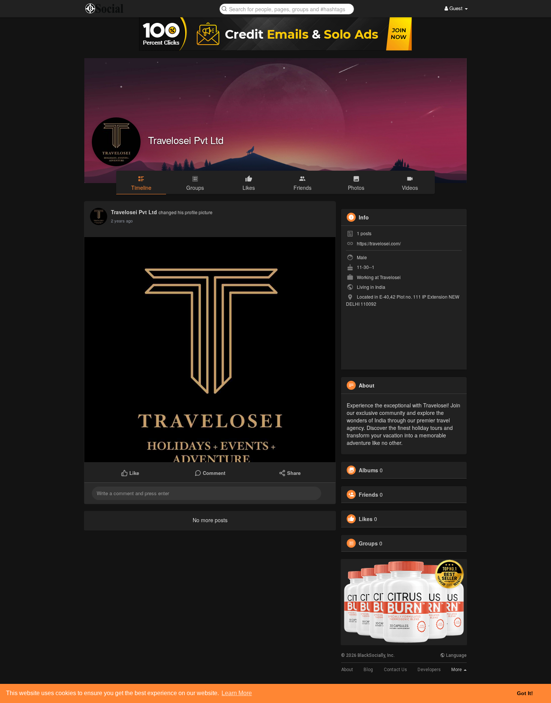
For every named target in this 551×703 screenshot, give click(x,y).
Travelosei (390, 277)
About (347, 669)
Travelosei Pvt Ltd (185, 140)
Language (456, 655)
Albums (368, 470)
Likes (366, 519)
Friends (368, 494)
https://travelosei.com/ (379, 243)
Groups (368, 543)
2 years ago (122, 221)
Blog (368, 669)
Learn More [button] (237, 693)
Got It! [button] (525, 693)
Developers (429, 669)
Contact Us (395, 669)
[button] (287, 8)
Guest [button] (456, 8)
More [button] (457, 669)
